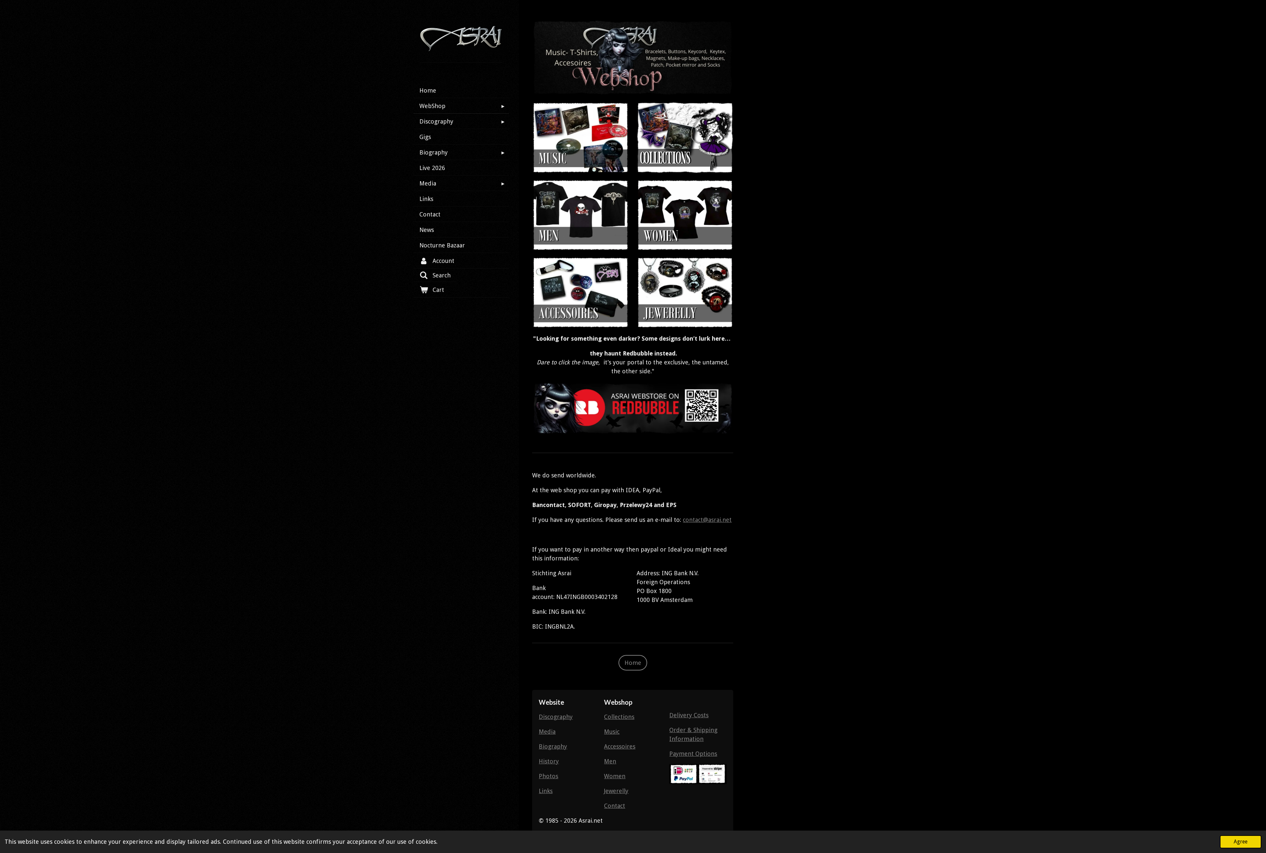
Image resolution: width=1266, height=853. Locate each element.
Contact (614, 805)
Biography (553, 746)
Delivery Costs (688, 715)
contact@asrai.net (707, 519)
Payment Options (693, 753)
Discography (556, 716)
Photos (548, 776)
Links (546, 790)
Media (547, 731)
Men (610, 761)
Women (614, 776)
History (549, 761)
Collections (619, 716)
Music (611, 731)
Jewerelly (616, 790)
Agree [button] (1241, 842)
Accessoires (619, 746)
